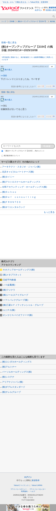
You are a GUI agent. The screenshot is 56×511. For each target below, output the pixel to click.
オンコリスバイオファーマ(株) (17, 315)
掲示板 (52, 21)
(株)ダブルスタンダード (13, 387)
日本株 (12, 21)
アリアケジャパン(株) (12, 382)
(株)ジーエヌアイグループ (15, 295)
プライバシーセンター (37, 489)
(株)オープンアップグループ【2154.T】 (32, 21)
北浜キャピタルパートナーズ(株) (18, 172)
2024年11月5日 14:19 (40, 97)
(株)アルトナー (9, 367)
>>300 (4, 75)
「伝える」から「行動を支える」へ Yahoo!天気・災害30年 (24, 2)
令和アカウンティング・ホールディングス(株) (24, 187)
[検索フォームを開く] (53, 16)
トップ (3, 21)
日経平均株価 (9, 280)
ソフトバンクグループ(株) (15, 300)
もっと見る (49, 212)
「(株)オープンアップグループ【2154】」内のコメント (24, 151)
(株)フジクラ (9, 290)
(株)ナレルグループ (11, 392)
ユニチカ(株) (9, 310)
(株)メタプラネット (12, 275)
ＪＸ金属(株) (9, 285)
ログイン (38, 10)
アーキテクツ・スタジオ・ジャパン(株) (21, 167)
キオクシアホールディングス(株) (19, 270)
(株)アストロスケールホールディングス (21, 182)
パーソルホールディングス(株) (17, 372)
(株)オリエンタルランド (13, 207)
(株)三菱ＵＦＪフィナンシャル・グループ (23, 305)
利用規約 (24, 491)
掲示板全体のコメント (12, 156)
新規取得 (52, 8)
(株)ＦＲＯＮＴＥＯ (11, 202)
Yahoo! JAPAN (37, 485)
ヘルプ (32, 491)
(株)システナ (8, 377)
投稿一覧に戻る (9, 42)
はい (41, 86)
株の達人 (8, 69)
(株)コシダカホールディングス (17, 362)
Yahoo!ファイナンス (21, 485)
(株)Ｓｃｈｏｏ (9, 192)
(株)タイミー (8, 177)
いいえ (50, 86)
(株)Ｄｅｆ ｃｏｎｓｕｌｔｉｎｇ (19, 197)
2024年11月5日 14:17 (40, 67)
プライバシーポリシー (18, 489)
